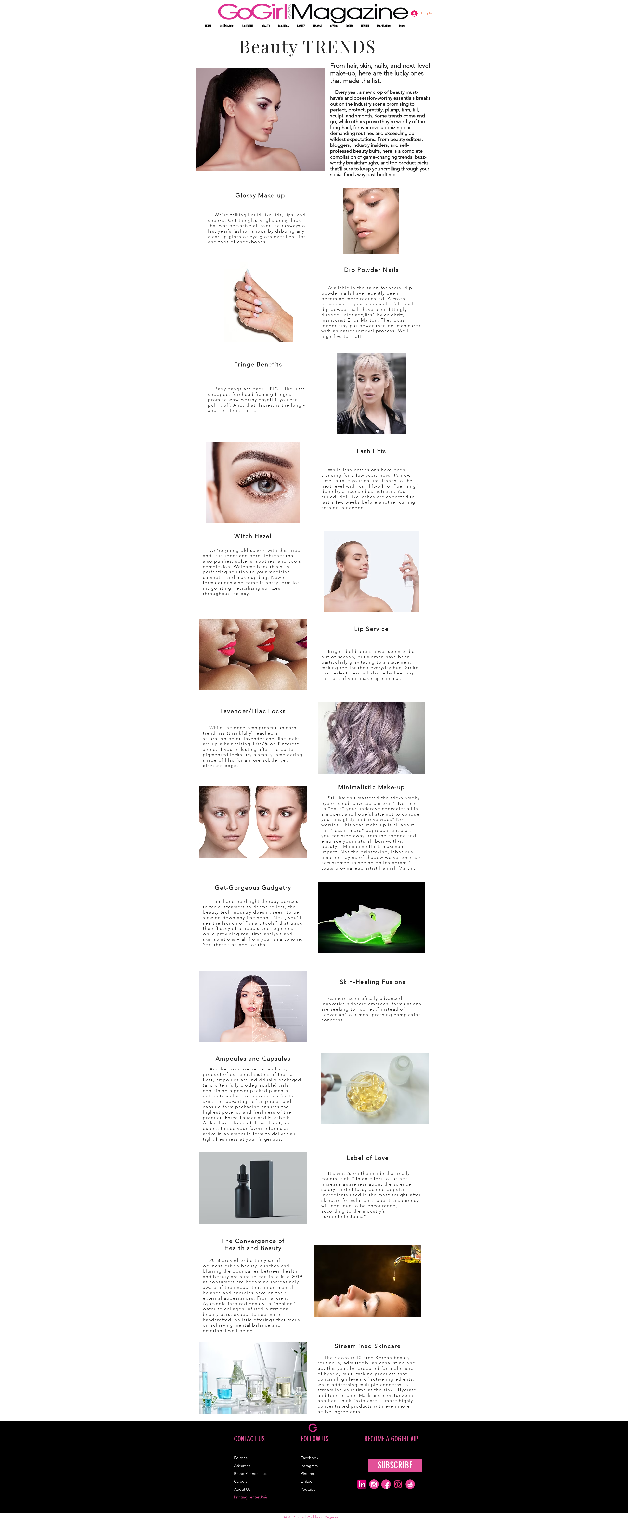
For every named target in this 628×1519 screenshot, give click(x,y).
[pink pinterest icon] (398, 1484)
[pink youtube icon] (410, 1484)
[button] (266, 26)
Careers (240, 1481)
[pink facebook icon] (386, 1484)
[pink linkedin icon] (362, 1484)
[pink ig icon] (374, 1484)
